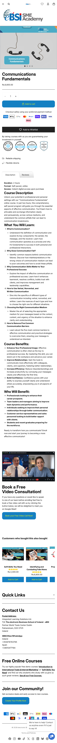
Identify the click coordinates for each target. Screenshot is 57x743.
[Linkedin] (37, 738)
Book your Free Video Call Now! (19, 516)
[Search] (9, 4)
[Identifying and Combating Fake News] (37, 553)
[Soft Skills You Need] (13, 553)
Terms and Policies (28, 733)
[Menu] (3, 4)
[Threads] (33, 738)
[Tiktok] (23, 738)
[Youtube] (19, 738)
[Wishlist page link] (42, 4)
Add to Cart (13, 579)
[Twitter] (28, 738)
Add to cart (30, 104)
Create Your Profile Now (15, 700)
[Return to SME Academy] (28, 15)
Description (10, 175)
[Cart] (54, 4)
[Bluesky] (42, 738)
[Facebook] (9, 738)
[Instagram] (14, 738)
